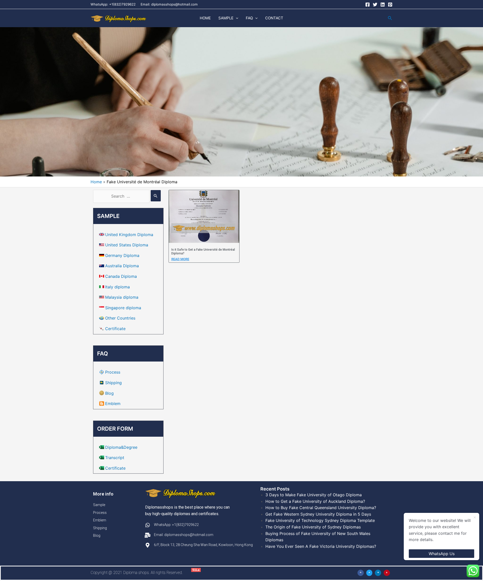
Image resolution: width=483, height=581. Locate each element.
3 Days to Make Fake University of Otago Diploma (313, 494)
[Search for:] (127, 196)
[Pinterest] (390, 4)
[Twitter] (375, 4)
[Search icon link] (390, 18)
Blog (109, 393)
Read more (180, 259)
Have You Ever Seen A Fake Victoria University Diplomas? (320, 546)
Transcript (114, 457)
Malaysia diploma (121, 297)
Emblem (112, 403)
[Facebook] (367, 4)
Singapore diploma (123, 307)
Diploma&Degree (121, 447)
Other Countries (120, 318)
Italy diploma (117, 286)
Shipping (113, 382)
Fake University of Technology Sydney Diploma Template (320, 520)
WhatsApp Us (442, 553)
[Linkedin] (382, 4)
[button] (360, 573)
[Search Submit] (156, 195)
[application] (235, 18)
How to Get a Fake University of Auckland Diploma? (315, 501)
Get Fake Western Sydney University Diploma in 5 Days (318, 514)
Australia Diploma (122, 265)
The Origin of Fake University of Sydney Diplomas (313, 526)
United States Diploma (126, 244)
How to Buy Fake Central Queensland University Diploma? (320, 507)
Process (112, 372)
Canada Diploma (121, 276)
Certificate (115, 328)
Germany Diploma (122, 255)
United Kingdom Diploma (129, 234)
